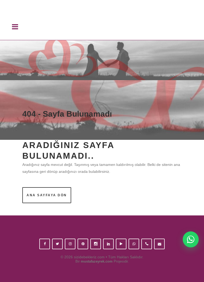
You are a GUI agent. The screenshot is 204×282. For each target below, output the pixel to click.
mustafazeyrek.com (97, 261)
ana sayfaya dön (47, 195)
